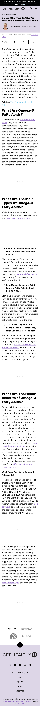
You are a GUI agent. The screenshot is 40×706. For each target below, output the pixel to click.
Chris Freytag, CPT (16, 26)
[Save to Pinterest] (24, 42)
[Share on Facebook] (14, 42)
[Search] (30, 8)
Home (3, 14)
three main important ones (18, 218)
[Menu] (35, 8)
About (20, 682)
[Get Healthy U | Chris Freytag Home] (14, 8)
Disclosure (11, 701)
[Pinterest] (29, 665)
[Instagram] (10, 665)
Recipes (8, 14)
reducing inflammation (27, 274)
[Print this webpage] (33, 42)
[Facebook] (20, 665)
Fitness (20, 686)
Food (14, 14)
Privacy (4, 701)
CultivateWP (21, 703)
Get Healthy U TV (20, 673)
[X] (24, 665)
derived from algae (10, 583)
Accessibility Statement (23, 701)
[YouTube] (15, 665)
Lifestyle (20, 691)
